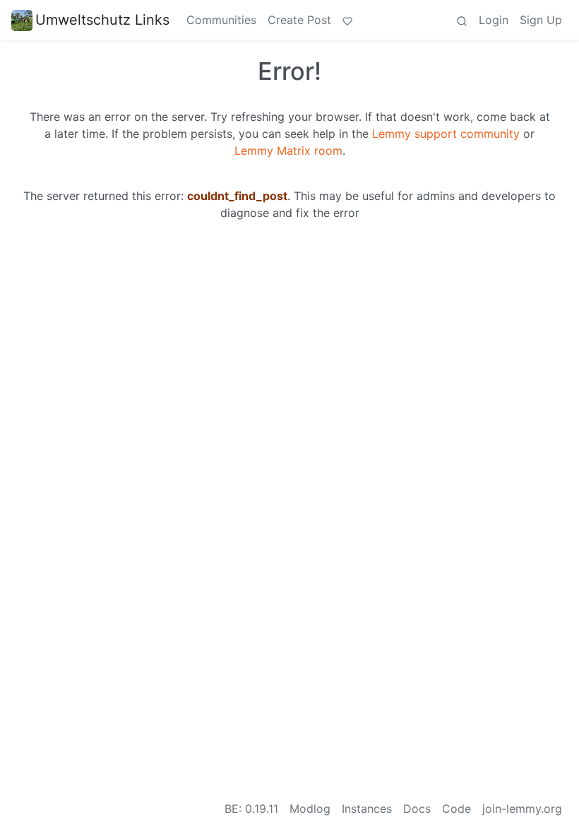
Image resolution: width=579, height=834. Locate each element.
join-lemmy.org (522, 808)
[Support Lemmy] (347, 20)
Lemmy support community (446, 134)
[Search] (461, 20)
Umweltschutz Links (102, 19)
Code (456, 808)
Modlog (310, 808)
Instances (367, 808)
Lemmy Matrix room (288, 150)
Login (493, 20)
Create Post (299, 20)
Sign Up (541, 20)
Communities (221, 20)
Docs (417, 808)
